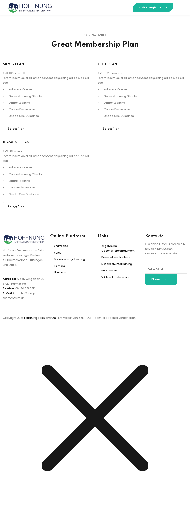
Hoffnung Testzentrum (40, 318)
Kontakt (59, 266)
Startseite (61, 246)
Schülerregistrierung (153, 7)
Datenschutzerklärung (116, 264)
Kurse (58, 252)
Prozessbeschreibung (116, 257)
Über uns (60, 272)
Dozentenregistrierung (69, 259)
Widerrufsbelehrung (115, 277)
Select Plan (16, 128)
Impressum (109, 270)
